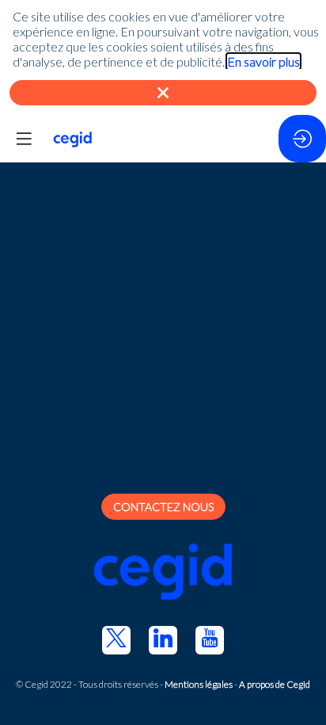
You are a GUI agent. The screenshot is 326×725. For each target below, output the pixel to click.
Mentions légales (199, 684)
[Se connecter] (302, 138)
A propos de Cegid (274, 684)
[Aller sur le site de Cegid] (163, 573)
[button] (23, 138)
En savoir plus (263, 61)
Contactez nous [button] (163, 506)
